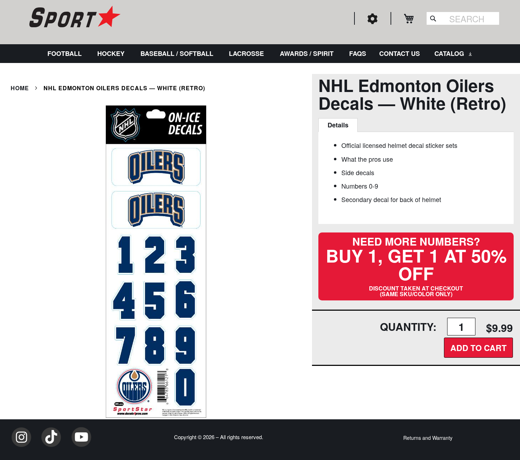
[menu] (260, 53)
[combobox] (463, 18)
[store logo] (74, 17)
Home (20, 88)
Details (338, 125)
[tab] (338, 125)
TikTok (51, 437)
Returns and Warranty (427, 437)
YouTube (81, 437)
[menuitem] (66, 53)
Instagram (21, 437)
